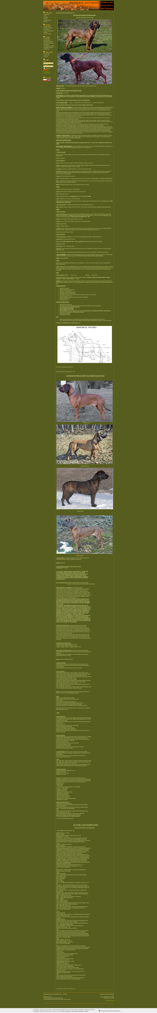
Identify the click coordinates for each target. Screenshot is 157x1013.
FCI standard (47, 38)
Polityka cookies (110, 1000)
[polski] (45, 80)
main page (46, 14)
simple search (47, 26)
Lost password (47, 72)
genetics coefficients (49, 43)
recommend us (47, 20)
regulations (46, 49)
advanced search (48, 28)
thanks (45, 21)
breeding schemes (48, 41)
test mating (46, 29)
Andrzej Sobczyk (110, 994)
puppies (46, 32)
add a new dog (47, 33)
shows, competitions (49, 31)
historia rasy (47, 40)
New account (46, 73)
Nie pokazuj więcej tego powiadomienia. (110, 1011)
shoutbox (46, 17)
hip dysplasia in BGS (49, 46)
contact (45, 18)
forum (45, 16)
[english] (49, 80)
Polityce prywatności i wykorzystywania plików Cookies (74, 1011)
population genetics (49, 47)
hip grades (46, 44)
